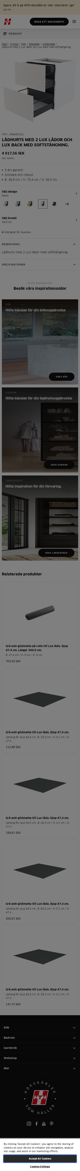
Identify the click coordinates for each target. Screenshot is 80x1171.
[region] (40, 1154)
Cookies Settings (40, 1166)
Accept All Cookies (40, 1158)
